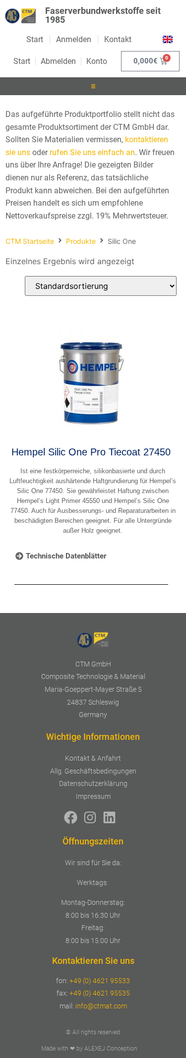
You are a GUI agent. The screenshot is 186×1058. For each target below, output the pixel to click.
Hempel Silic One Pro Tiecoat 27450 (91, 451)
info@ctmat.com (101, 1006)
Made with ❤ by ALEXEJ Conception (89, 1048)
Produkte (81, 241)
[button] (93, 86)
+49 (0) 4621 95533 (99, 981)
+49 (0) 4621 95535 (99, 993)
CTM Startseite (29, 241)
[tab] (60, 556)
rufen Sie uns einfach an (92, 152)
